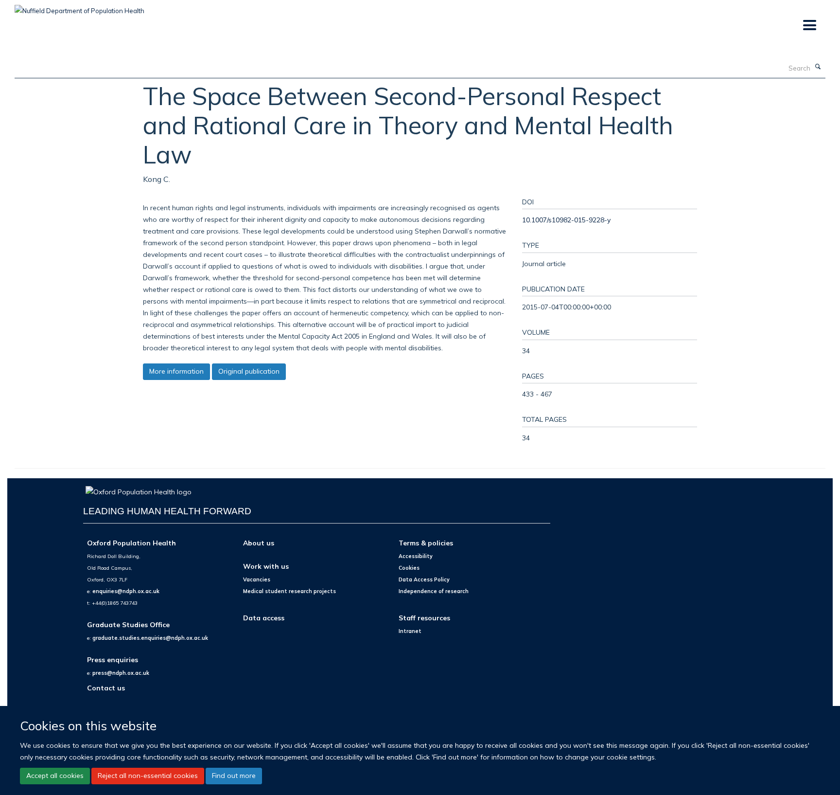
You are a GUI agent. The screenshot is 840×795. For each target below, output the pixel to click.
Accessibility (416, 556)
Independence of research (434, 591)
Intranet (410, 631)
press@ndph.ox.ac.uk (120, 672)
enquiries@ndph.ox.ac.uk (125, 591)
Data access (263, 618)
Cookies (409, 567)
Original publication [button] (249, 371)
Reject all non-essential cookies (148, 775)
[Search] (818, 67)
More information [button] (176, 371)
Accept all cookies (55, 775)
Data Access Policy (424, 579)
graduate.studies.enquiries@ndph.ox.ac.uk (150, 637)
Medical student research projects (289, 591)
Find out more (234, 775)
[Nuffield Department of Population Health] (79, 7)
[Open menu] (809, 25)
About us (258, 543)
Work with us (266, 566)
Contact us (106, 688)
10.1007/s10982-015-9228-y (566, 220)
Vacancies (256, 579)
